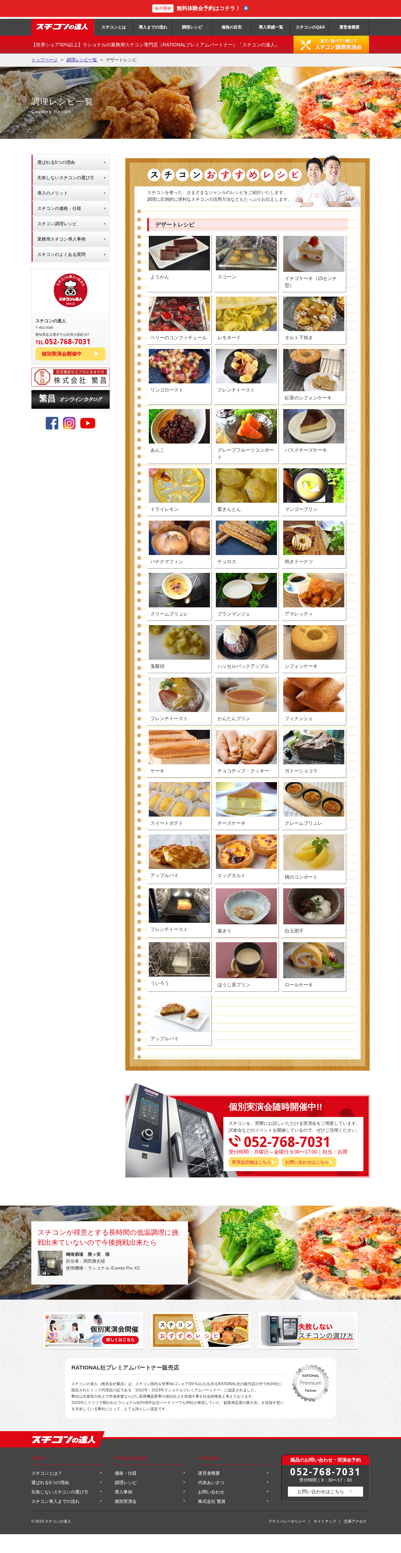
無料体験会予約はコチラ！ (198, 8)
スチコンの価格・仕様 (59, 208)
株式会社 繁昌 (212, 1501)
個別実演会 (126, 1501)
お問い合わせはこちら (307, 1162)
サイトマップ (325, 1521)
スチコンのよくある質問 (61, 254)
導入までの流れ (153, 27)
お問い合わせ (211, 1491)
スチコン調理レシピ (57, 223)
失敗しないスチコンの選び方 (65, 177)
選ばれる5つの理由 (56, 162)
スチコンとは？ (46, 1473)
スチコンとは (114, 27)
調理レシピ (192, 27)
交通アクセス (355, 1521)
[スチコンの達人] (62, 27)
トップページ (44, 59)
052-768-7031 (325, 1471)
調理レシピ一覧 (81, 59)
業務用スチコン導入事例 (61, 239)
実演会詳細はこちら (251, 1162)
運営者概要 (349, 27)
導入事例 (123, 1491)
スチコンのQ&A (310, 27)
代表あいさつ (211, 1482)
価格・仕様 (126, 1473)
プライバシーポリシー (287, 1521)
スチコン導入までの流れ (55, 1501)
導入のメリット (52, 192)
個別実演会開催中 (62, 353)
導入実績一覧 (271, 27)
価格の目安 (231, 27)
